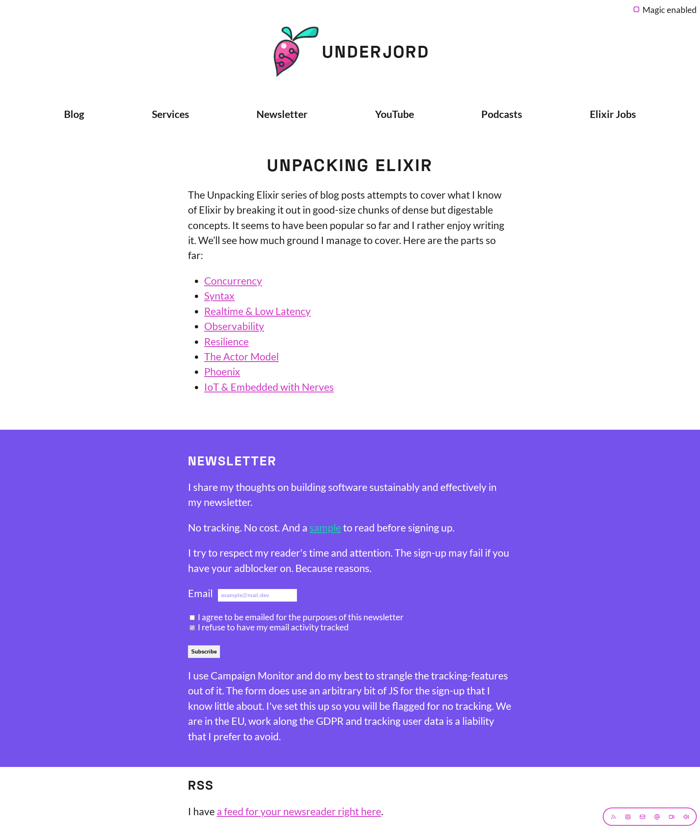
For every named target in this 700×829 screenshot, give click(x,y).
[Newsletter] (627, 817)
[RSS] (613, 817)
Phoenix (222, 371)
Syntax (219, 295)
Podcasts (501, 114)
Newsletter (281, 114)
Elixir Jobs (613, 114)
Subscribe (204, 652)
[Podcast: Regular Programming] (686, 817)
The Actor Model (241, 356)
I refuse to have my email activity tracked (273, 627)
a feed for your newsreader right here (299, 811)
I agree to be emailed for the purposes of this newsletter (300, 617)
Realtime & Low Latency (257, 311)
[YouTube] (671, 817)
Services (170, 114)
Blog (74, 114)
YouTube (394, 114)
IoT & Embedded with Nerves (269, 387)
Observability (234, 326)
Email (200, 593)
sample (325, 527)
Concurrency (233, 280)
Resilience (226, 341)
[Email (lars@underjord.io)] (642, 817)
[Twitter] (657, 817)
